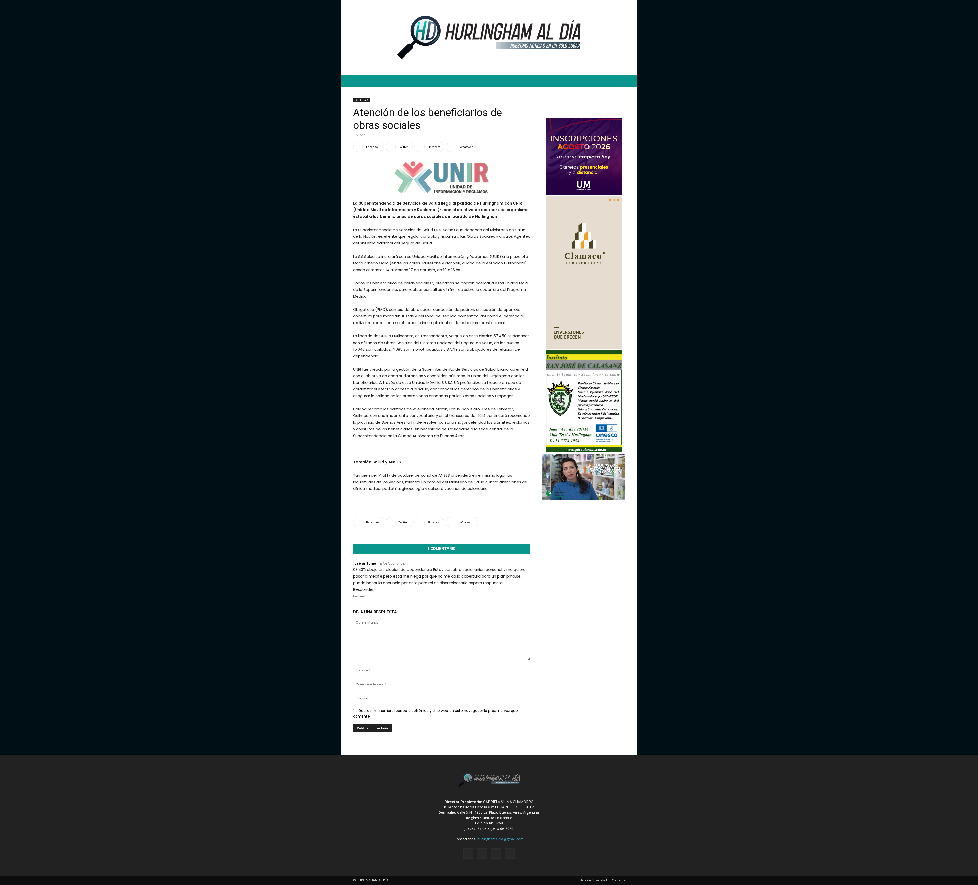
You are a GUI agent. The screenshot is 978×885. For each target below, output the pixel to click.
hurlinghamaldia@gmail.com (500, 839)
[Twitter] (496, 853)
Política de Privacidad (591, 880)
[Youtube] (510, 853)
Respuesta (361, 596)
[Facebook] (468, 853)
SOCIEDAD (361, 100)
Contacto (618, 880)
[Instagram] (482, 853)
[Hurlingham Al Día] (489, 37)
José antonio (364, 563)
